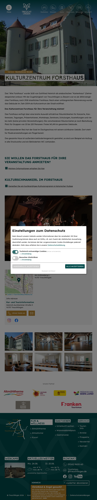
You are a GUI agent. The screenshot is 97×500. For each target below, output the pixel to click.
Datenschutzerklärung (56, 245)
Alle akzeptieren (75, 266)
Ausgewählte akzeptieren (26, 266)
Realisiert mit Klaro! (48, 271)
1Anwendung (25, 254)
